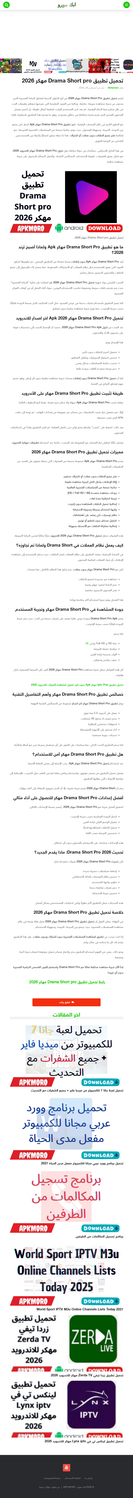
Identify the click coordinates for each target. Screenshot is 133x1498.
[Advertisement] (66, 34)
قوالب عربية (44, 1487)
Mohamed (113, 88)
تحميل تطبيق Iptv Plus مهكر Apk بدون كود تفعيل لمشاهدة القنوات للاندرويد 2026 (77, 685)
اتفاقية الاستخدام (72, 1478)
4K (87, 643)
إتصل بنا (88, 1478)
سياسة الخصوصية (52, 1478)
